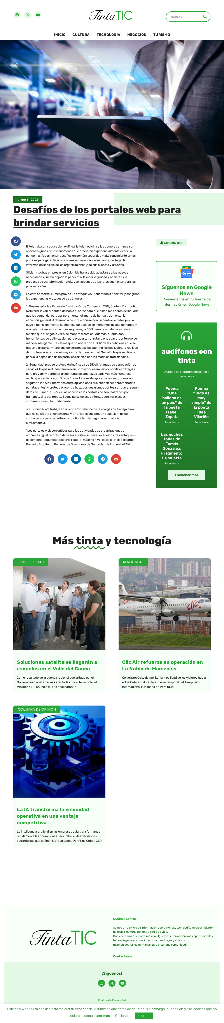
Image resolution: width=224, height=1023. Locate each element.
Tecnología (108, 35)
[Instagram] (17, 14)
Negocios (136, 35)
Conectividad (173, 243)
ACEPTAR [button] (144, 1016)
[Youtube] (38, 14)
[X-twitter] (27, 14)
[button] (16, 241)
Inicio (59, 35)
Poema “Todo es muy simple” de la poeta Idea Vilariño (201, 402)
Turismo (161, 35)
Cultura (81, 35)
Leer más (102, 1016)
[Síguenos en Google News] (187, 272)
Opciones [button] (122, 1016)
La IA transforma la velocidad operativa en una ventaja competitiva (53, 816)
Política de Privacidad (112, 1000)
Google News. (199, 304)
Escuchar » (172, 422)
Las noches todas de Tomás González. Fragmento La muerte (172, 446)
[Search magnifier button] (205, 17)
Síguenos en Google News (187, 290)
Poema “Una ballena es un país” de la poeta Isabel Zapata (171, 402)
